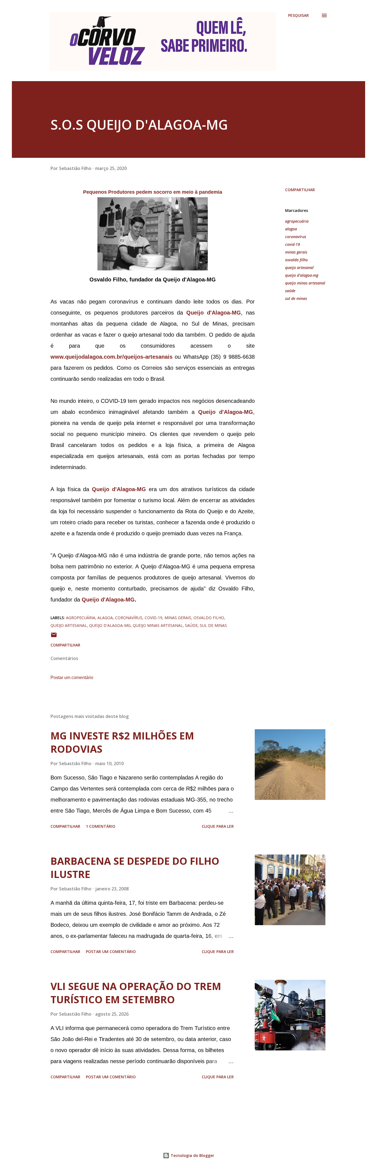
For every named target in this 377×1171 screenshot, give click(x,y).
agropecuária (297, 221)
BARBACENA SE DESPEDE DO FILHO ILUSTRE (135, 867)
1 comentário (100, 826)
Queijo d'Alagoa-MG (108, 600)
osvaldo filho (296, 259)
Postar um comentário (72, 677)
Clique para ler (218, 826)
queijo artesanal (299, 267)
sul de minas (296, 298)
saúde (290, 290)
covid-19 (292, 244)
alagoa (291, 228)
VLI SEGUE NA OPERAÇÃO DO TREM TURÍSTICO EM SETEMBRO (136, 993)
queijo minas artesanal (305, 283)
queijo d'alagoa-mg (301, 275)
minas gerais (296, 252)
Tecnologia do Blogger (191, 1155)
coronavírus (295, 236)
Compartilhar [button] (300, 189)
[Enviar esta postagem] (54, 636)
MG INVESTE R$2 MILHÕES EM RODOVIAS (122, 742)
